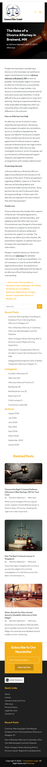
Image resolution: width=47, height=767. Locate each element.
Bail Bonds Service (16, 391)
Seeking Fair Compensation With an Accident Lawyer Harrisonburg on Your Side (25, 352)
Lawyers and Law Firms (15, 700)
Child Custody (14, 400)
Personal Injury (11, 707)
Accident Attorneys (16, 373)
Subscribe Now (24, 667)
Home (7, 694)
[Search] (39, 306)
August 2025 (13, 444)
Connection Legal (16, 405)
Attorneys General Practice (20, 382)
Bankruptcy (13, 396)
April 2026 (12, 431)
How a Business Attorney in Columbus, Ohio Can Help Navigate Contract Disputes (24, 330)
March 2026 (13, 436)
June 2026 (12, 422)
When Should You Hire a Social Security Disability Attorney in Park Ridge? (21, 615)
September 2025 (15, 440)
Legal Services (11, 710)
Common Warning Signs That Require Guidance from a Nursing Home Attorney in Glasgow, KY (24, 319)
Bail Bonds (12, 387)
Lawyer (8, 697)
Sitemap (30, 763)
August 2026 (13, 413)
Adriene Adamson (17, 44)
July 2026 (12, 418)
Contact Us (9, 714)
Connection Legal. (31, 761)
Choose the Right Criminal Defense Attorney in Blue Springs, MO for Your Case (22, 492)
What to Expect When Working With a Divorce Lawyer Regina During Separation (24, 341)
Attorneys (11, 47)
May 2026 (12, 426)
